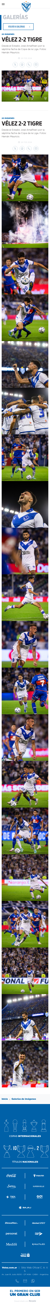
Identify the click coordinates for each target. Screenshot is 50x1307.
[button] (15, 64)
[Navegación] (3, 4)
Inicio (5, 1099)
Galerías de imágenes (24, 1099)
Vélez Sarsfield (26, 6)
